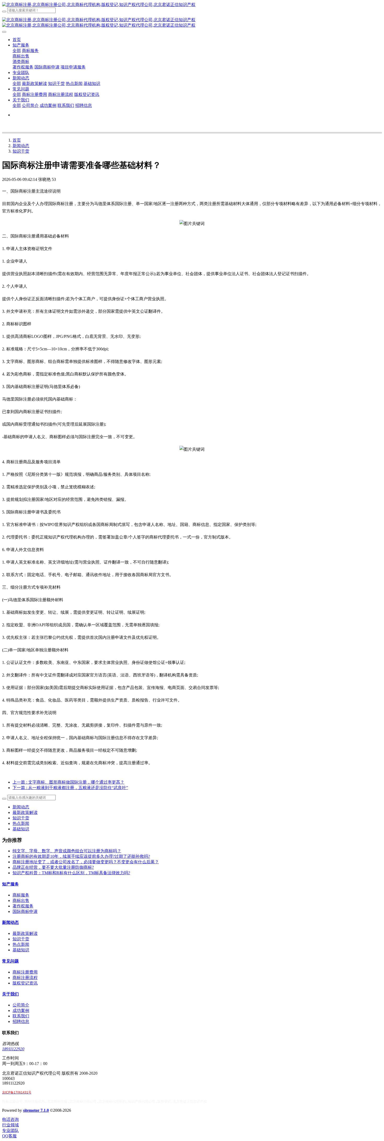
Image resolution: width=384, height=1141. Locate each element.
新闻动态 (21, 145)
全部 (17, 50)
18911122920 (13, 1049)
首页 (17, 39)
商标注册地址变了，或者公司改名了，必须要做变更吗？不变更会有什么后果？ (86, 862)
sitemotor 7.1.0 (36, 1110)
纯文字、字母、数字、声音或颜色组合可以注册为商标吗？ (67, 851)
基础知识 (21, 829)
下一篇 (70, 787)
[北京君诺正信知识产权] (192, 5)
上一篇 (68, 782)
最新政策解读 (25, 812)
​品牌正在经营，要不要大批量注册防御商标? (53, 867)
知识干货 (21, 151)
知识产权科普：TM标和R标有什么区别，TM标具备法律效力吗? (71, 873)
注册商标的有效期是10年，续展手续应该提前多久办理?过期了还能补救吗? (81, 856)
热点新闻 (21, 823)
